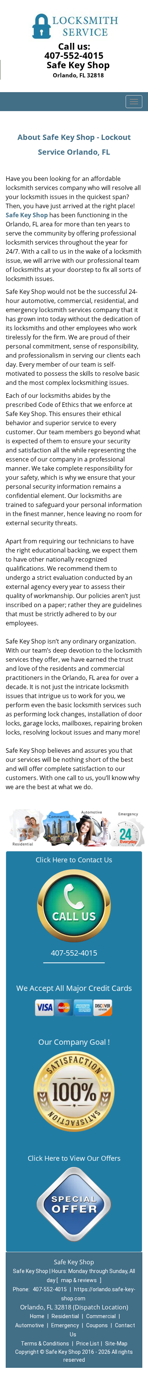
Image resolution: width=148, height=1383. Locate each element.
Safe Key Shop (27, 215)
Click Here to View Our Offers (74, 1158)
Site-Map (116, 1344)
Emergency (65, 1325)
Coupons (97, 1325)
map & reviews (79, 1280)
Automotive (29, 1325)
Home (37, 1316)
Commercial (101, 1316)
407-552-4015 (74, 55)
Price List (87, 1344)
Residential (65, 1316)
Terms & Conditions (45, 1344)
